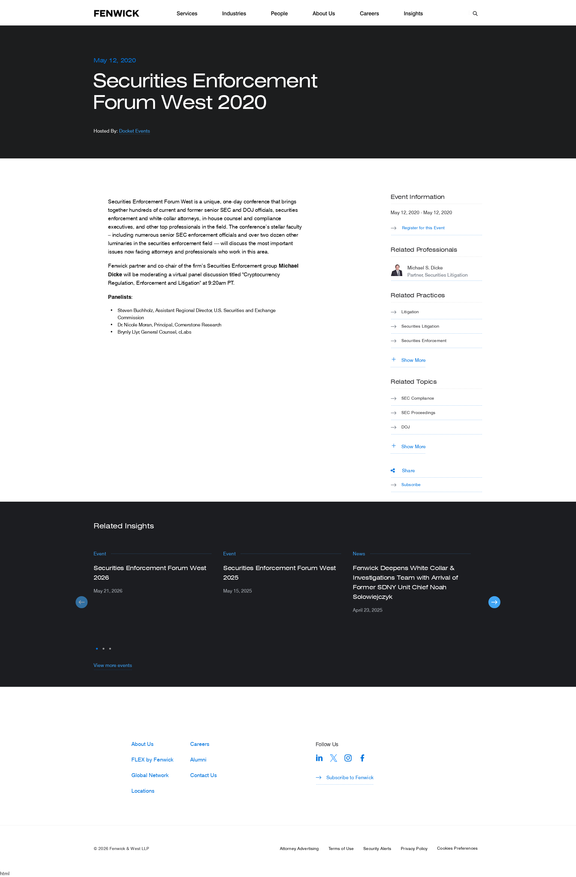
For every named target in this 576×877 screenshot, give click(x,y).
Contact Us (203, 775)
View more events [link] (113, 665)
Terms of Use (341, 848)
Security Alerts (377, 848)
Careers (369, 14)
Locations (142, 790)
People (279, 14)
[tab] (97, 649)
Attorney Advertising (299, 848)
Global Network (150, 775)
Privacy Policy (414, 848)
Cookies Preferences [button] (457, 848)
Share (408, 470)
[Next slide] (494, 602)
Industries (234, 14)
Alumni (198, 759)
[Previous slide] (82, 602)
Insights (413, 14)
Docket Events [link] (134, 131)
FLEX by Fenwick (152, 759)
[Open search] (475, 13)
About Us (324, 14)
